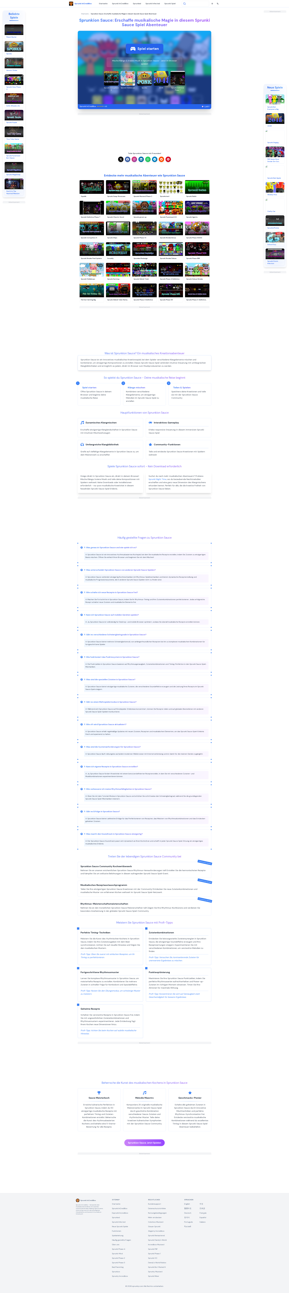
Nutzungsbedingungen (157, 1213)
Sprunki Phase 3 (118, 1262)
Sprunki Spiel (170, 3)
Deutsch (187, 1213)
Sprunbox (116, 1271)
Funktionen (116, 1231)
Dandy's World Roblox (157, 1262)
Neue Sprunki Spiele (120, 1226)
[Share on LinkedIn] (141, 159)
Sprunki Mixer (153, 1276)
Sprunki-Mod (117, 1253)
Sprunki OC (152, 1258)
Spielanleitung (117, 1235)
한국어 (187, 1217)
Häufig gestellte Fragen (121, 1240)
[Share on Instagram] (134, 159)
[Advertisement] (14, 237)
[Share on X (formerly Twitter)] (121, 159)
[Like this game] (203, 107)
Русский (187, 1226)
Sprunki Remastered (156, 1235)
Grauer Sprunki (154, 1226)
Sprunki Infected (153, 3)
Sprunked (137, 3)
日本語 (202, 1208)
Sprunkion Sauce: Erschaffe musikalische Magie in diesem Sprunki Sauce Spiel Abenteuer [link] (124, 14)
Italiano (203, 1222)
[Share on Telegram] (154, 159)
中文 (201, 1204)
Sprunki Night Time (157, 479)
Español (203, 1217)
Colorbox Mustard (155, 1222)
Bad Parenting (118, 1267)
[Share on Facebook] (127, 159)
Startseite (103, 3)
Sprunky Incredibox (120, 1276)
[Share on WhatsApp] (148, 159)
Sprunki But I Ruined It (157, 1267)
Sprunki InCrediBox (120, 3)
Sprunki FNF (153, 1249)
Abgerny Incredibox (156, 1231)
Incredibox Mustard (156, 1244)
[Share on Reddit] (161, 159)
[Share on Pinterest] (168, 159)
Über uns (115, 1244)
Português (188, 1222)
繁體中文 (187, 1208)
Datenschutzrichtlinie (157, 1208)
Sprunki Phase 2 (118, 1258)
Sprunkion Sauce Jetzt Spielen (144, 1142)
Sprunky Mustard (155, 1271)
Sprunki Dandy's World (157, 1240)
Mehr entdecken (155, 1217)
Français (203, 1213)
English (187, 1204)
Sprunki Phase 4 (118, 1249)
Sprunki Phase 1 (154, 1253)
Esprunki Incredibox (120, 1213)
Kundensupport (154, 1204)
